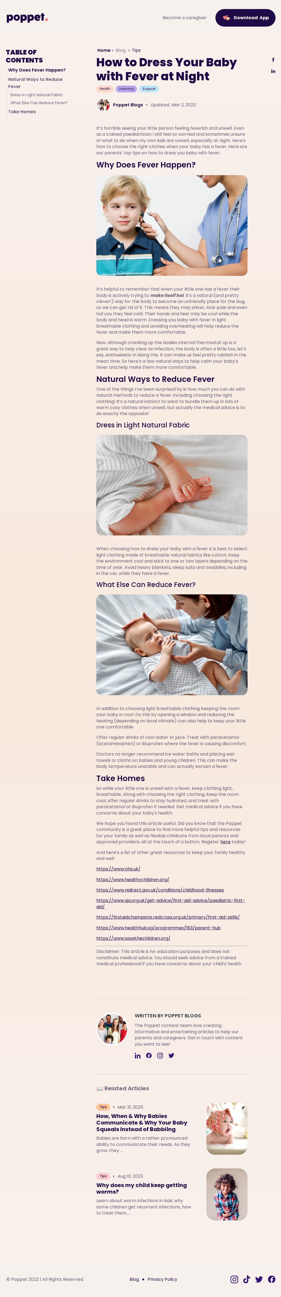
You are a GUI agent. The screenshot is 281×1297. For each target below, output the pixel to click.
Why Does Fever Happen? (37, 70)
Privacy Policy (162, 1279)
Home (104, 50)
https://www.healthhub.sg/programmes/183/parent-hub (158, 928)
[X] (273, 48)
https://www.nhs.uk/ (118, 869)
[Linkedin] (137, 1056)
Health (105, 88)
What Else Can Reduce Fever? (39, 103)
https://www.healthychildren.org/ (132, 879)
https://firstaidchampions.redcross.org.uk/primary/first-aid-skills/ (168, 917)
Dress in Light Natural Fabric (36, 95)
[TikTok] (246, 1279)
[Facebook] (149, 1056)
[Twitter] (171, 1056)
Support (149, 88)
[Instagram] (160, 1056)
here (225, 842)
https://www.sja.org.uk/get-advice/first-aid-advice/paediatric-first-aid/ (170, 903)
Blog (121, 50)
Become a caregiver (185, 18)
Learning (126, 88)
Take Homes (22, 112)
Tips (136, 50)
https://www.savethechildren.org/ (133, 938)
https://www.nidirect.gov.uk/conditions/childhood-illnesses (160, 890)
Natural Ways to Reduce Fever (35, 83)
